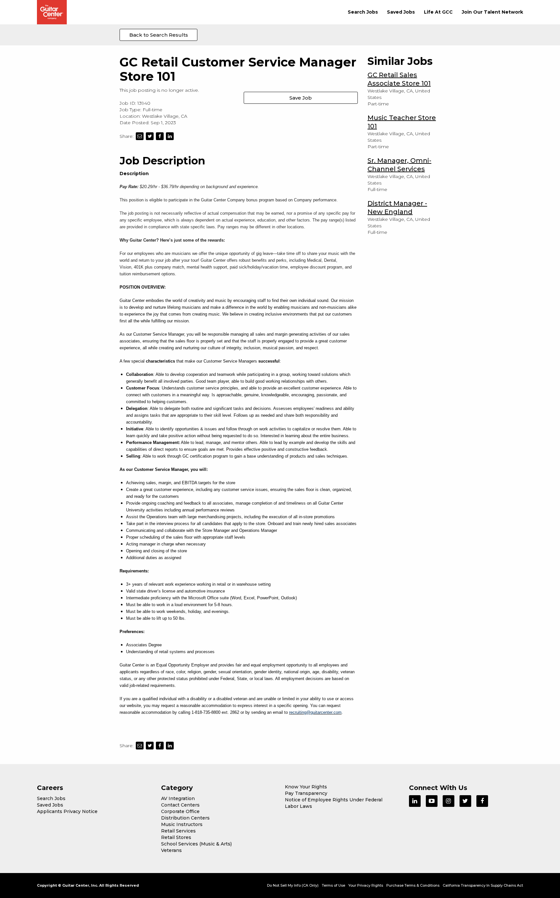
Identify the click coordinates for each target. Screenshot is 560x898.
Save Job (300, 98)
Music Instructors (182, 824)
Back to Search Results (158, 35)
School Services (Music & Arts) (196, 844)
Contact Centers (180, 805)
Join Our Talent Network (492, 12)
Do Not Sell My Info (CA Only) (293, 885)
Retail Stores (176, 837)
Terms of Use (333, 885)
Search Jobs (363, 12)
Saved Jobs (401, 12)
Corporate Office (180, 811)
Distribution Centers (185, 818)
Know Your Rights (306, 787)
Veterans (171, 850)
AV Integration (178, 798)
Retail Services (178, 831)
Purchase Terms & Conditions (412, 885)
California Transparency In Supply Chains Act (483, 885)
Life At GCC (438, 12)
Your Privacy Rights (365, 885)
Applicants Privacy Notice (67, 811)
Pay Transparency (306, 793)
